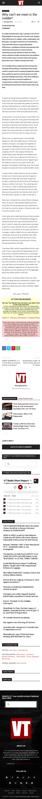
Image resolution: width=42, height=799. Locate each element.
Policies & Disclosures (18, 318)
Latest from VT (8, 521)
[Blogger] (7, 777)
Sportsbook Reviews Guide (22, 796)
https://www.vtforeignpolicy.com (21, 388)
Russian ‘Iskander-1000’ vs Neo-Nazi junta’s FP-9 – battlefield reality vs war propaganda (21, 547)
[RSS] (34, 777)
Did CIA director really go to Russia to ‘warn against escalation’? (21, 581)
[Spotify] (10, 783)
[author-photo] (21, 383)
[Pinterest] (13, 348)
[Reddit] (23, 777)
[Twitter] (9, 348)
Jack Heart (30, 654)
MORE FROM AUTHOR (25, 398)
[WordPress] (26, 783)
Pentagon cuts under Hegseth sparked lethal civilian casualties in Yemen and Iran (20, 595)
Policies (18, 791)
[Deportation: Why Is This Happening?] (7, 416)
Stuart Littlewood (32, 657)
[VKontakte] (21, 783)
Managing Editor (8, 22)
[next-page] (6, 433)
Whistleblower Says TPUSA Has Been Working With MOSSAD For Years (18, 635)
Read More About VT (23, 759)
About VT (5, 318)
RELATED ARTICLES (9, 398)
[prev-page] (3, 433)
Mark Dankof (21, 657)
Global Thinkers (8, 671)
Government (11, 8)
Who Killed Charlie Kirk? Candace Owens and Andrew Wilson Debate (21, 574)
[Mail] (18, 777)
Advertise (24, 793)
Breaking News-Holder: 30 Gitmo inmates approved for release (31, 363)
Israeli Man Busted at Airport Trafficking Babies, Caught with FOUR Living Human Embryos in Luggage (19, 565)
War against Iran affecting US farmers (19, 622)
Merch (18, 793)
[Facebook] (4, 348)
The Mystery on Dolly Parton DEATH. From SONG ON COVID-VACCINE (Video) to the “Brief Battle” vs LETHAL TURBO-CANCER (20, 556)
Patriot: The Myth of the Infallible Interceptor (17, 602)
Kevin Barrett (22, 650)
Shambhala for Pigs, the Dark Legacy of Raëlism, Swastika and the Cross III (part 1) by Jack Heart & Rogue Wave (21, 610)
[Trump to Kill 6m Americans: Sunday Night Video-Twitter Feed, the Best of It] (7, 426)
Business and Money (6, 408)
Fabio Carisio (20, 654)
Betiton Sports (35, 796)
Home (4, 8)
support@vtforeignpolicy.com (25, 764)
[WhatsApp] (18, 348)
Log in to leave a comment (21, 447)
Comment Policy (34, 318)
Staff (13, 791)
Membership (32, 791)
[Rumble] (29, 777)
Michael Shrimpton (8, 657)
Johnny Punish (21, 663)
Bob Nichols (6, 659)
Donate (24, 791)
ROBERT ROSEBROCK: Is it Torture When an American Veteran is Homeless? (11, 363)
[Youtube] (32, 783)
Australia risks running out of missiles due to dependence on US (20, 628)
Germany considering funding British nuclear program (18, 588)
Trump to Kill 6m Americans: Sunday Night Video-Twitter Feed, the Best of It (24, 426)
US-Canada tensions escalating (16, 618)
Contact (31, 793)
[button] (3, 3)
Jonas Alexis (13, 650)
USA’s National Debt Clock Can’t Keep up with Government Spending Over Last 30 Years (25, 406)
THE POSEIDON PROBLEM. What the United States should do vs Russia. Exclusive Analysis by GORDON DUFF (21, 528)
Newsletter (11, 793)
